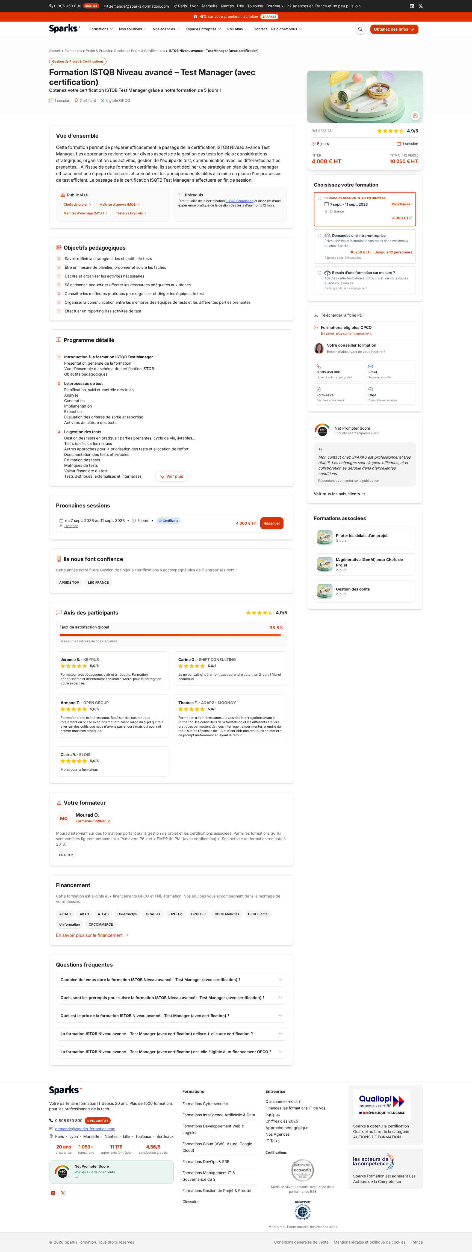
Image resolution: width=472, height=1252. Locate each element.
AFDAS (65, 914)
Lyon (194, 6)
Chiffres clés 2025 (282, 1121)
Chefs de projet (75, 204)
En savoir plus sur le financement (90, 935)
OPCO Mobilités (227, 914)
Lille (240, 6)
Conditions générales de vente (301, 1242)
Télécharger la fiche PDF (343, 315)
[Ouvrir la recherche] (360, 29)
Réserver (272, 523)
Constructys (127, 914)
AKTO (84, 914)
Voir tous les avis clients (337, 493)
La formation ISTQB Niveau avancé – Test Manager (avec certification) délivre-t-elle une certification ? (157, 1033)
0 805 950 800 (68, 1120)
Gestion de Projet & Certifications (139, 51)
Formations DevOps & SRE (205, 1161)
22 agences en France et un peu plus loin (324, 6)
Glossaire (190, 1201)
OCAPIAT (153, 914)
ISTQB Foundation (239, 201)
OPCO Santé (257, 914)
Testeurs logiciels (129, 213)
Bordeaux (275, 6)
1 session (62, 100)
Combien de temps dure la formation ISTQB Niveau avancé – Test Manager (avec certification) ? (151, 979)
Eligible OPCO (117, 100)
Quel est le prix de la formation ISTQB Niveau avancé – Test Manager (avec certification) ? (145, 1015)
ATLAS (103, 914)
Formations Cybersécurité (205, 1103)
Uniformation (69, 924)
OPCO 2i (175, 914)
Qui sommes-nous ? (283, 1101)
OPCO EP (198, 914)
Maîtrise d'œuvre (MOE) (118, 204)
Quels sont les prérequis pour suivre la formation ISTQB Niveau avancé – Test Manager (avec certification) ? (163, 997)
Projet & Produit (98, 51)
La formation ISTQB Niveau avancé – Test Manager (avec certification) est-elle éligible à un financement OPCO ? (166, 1051)
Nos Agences (278, 1134)
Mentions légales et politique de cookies (369, 1242)
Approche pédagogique (287, 1127)
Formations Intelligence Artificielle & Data (218, 1114)
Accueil (55, 51)
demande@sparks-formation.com (85, 1128)
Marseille (210, 6)
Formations (73, 51)
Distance (71, 526)
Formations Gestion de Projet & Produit (216, 1190)
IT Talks (272, 1140)
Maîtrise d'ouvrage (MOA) (84, 213)
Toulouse (255, 6)
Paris (182, 6)
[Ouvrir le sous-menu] (111, 29)
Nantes (227, 6)
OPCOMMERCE (101, 924)
